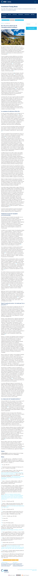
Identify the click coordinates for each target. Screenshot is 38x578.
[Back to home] (6, 2)
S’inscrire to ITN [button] (31, 28)
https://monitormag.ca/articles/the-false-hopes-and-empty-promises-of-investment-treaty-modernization (12, 477)
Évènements (20, 14)
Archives (32, 14)
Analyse (9, 14)
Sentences (15, 14)
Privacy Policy (34, 570)
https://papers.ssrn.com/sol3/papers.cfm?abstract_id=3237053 (12, 529)
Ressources (27, 14)
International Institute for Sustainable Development (28, 569)
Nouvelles (4, 14)
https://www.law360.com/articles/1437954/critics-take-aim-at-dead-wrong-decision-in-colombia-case (12, 473)
